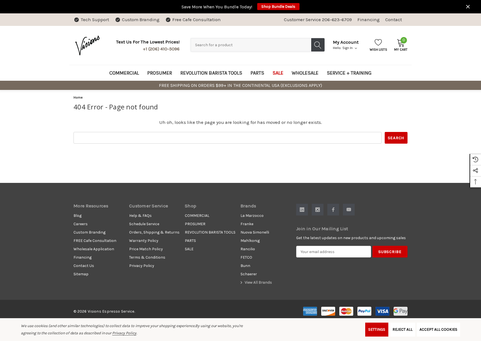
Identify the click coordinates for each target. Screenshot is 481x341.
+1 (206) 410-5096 (161, 48)
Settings (376, 329)
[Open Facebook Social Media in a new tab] (333, 209)
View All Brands (258, 282)
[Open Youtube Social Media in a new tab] (349, 209)
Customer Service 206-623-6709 (318, 19)
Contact (393, 19)
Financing (368, 19)
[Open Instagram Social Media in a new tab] (317, 209)
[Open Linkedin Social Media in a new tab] (302, 209)
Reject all (402, 329)
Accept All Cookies (438, 329)
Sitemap (81, 274)
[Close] (468, 6)
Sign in (348, 48)
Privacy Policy (124, 333)
